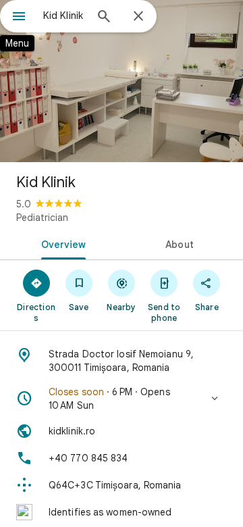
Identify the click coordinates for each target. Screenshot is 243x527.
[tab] (61, 243)
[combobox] (64, 15)
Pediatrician (42, 217)
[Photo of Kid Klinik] (121, 81)
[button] (121, 399)
